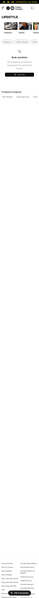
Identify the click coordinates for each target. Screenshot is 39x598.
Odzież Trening (25, 580)
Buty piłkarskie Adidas (10, 582)
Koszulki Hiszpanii (26, 584)
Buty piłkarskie (7, 563)
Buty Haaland (7, 571)
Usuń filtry (21, 75)
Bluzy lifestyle (7, 97)
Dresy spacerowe (22, 97)
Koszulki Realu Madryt (28, 563)
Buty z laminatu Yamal (10, 578)
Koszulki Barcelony (27, 567)
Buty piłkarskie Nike (9, 586)
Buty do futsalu (7, 567)
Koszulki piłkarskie (27, 588)
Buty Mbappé (7, 575)
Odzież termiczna (26, 577)
